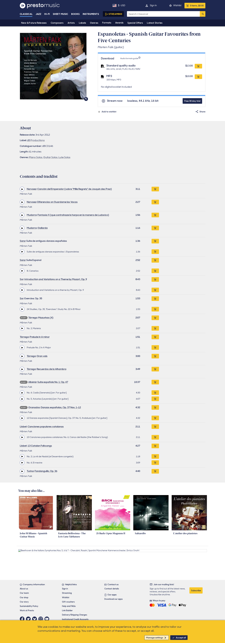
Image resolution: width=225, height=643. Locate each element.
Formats (106, 22)
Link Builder (67, 610)
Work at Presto (27, 610)
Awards (119, 22)
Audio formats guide (129, 58)
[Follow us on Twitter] (29, 619)
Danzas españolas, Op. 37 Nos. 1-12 (61, 407)
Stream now (115, 101)
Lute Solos (64, 157)
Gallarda (43, 228)
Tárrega (32, 317)
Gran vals (42, 356)
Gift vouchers (68, 601)
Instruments (91, 14)
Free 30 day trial (192, 101)
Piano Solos (35, 157)
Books (75, 14)
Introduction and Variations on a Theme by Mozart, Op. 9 (55, 279)
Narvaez (31, 189)
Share (202, 111)
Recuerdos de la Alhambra (51, 369)
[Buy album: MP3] (198, 76)
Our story (24, 601)
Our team (24, 593)
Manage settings (154, 637)
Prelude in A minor (40, 337)
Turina (30, 471)
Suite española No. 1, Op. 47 (52, 382)
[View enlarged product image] (53, 66)
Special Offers (135, 22)
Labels (82, 22)
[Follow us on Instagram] (41, 619)
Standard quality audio (121, 65)
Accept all (181, 637)
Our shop (24, 597)
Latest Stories (154, 22)
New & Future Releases (34, 22)
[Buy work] (155, 189)
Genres (94, 22)
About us (24, 588)
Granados (34, 407)
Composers (57, 22)
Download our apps (113, 599)
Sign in (153, 5)
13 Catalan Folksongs (40, 445)
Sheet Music (60, 14)
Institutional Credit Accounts (75, 619)
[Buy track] (155, 251)
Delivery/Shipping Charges (74, 614)
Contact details (111, 588)
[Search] (202, 14)
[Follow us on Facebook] (23, 619)
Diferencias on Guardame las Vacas (57, 202)
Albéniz (32, 382)
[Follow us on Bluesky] (35, 619)
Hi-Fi (47, 14)
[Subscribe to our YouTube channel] (48, 619)
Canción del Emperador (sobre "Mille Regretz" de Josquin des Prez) (74, 189)
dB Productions (36, 140)
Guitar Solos (50, 157)
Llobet (23, 426)
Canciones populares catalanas (46, 426)
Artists (71, 22)
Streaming (115, 14)
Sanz (22, 241)
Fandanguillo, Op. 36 (46, 471)
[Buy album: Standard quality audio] (198, 66)
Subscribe (196, 590)
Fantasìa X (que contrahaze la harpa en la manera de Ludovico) (73, 215)
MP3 (109, 76)
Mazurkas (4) (45, 317)
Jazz (38, 14)
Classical (26, 14)
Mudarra (32, 215)
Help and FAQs (69, 606)
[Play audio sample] (22, 189)
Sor (22, 279)
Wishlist (177, 5)
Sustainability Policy (29, 606)
